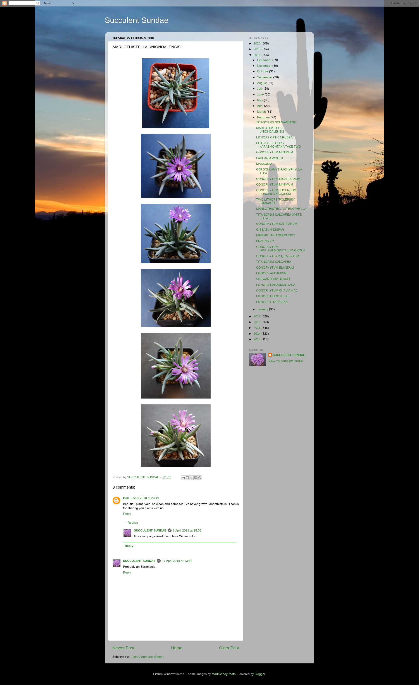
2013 (257, 339)
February (264, 117)
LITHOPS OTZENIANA (272, 302)
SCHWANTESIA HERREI (273, 279)
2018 (257, 55)
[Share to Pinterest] (199, 477)
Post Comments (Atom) (147, 656)
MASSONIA (264, 163)
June (261, 94)
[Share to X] (191, 477)
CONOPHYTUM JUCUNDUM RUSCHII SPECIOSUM (276, 192)
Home (176, 648)
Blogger (260, 674)
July (260, 88)
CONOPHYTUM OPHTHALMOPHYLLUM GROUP (280, 248)
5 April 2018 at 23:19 (145, 498)
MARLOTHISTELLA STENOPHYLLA (281, 208)
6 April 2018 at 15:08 (187, 530)
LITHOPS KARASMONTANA (275, 284)
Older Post (229, 648)
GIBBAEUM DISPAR (270, 229)
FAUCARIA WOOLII (269, 158)
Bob (126, 498)
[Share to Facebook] (195, 477)
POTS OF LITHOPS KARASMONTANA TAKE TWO (278, 144)
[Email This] (183, 477)
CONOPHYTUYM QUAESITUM (277, 256)
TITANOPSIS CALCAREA (273, 261)
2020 (257, 43)
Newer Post (123, 648)
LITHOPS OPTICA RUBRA (274, 137)
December (264, 60)
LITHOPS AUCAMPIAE (272, 273)
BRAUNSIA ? (265, 241)
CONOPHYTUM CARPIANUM (276, 223)
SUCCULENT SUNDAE (150, 530)
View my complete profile (285, 361)
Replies (133, 522)
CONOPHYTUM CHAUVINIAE (276, 290)
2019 (257, 49)
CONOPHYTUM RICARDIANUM (278, 179)
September (265, 77)
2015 (257, 327)
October (263, 71)
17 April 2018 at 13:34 (177, 560)
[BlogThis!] (187, 477)
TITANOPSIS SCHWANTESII (276, 122)
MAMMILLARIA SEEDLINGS (275, 235)
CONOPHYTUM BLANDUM (275, 267)
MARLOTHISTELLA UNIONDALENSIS (270, 129)
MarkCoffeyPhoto (224, 674)
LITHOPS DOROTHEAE (272, 296)
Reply (127, 513)
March (262, 111)
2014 (257, 333)
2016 (257, 322)
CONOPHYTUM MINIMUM (274, 152)
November (264, 65)
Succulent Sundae (136, 20)
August (262, 83)
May (260, 100)
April (260, 105)
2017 (257, 316)
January (263, 309)
